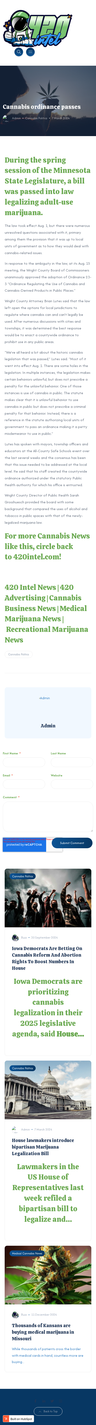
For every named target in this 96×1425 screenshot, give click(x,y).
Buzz (24, 937)
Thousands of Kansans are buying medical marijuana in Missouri (43, 1332)
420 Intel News (30, 587)
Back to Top (51, 1411)
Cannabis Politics (36, 118)
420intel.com (36, 557)
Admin (16, 118)
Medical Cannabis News (27, 1253)
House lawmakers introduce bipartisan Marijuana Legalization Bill (43, 1147)
